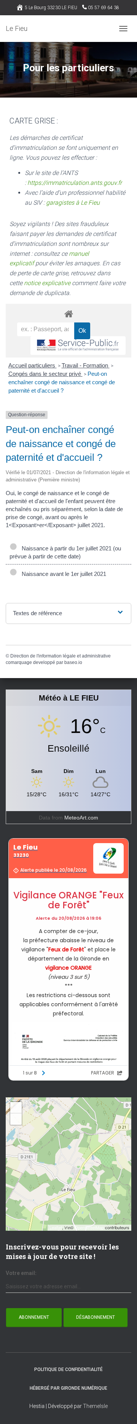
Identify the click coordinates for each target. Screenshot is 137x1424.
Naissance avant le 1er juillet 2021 (62, 574)
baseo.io (73, 662)
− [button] (16, 1119)
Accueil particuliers (32, 365)
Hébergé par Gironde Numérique (68, 1388)
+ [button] (16, 1107)
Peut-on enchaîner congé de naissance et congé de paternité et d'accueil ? (61, 382)
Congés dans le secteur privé (45, 373)
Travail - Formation (86, 365)
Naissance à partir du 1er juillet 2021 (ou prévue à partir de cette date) (65, 552)
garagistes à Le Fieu (73, 202)
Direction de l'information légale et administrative (60, 656)
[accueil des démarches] (68, 313)
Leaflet (55, 1227)
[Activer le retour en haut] (122, 1408)
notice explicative (47, 283)
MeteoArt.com (81, 818)
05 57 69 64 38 (103, 7)
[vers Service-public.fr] (78, 345)
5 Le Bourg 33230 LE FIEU (51, 7)
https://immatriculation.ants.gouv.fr (74, 182)
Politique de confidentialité (68, 1369)
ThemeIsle (95, 1406)
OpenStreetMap (89, 1227)
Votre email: (21, 1273)
